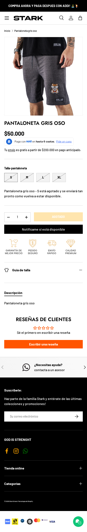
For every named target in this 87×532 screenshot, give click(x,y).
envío (11, 150)
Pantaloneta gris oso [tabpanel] (19, 303)
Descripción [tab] (13, 293)
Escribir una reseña (43, 344)
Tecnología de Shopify (25, 501)
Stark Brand (13, 501)
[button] (80, 18)
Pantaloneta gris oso (25, 30)
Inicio (7, 30)
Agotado (58, 217)
